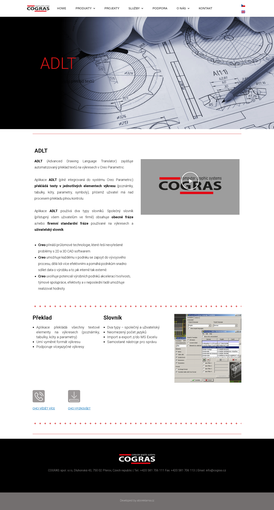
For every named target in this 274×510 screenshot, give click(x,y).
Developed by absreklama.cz (137, 500)
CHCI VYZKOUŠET (79, 408)
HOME (61, 8)
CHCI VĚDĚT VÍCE (44, 408)
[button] (190, 180)
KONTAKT (205, 8)
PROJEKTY (111, 8)
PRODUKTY (83, 8)
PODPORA (159, 8)
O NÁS (181, 8)
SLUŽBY (134, 8)
